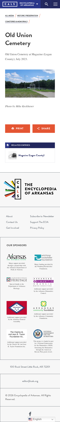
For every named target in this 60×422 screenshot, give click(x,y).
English (37, 419)
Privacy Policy (37, 228)
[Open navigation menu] (55, 4)
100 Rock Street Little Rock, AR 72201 (30, 367)
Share (45, 128)
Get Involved (12, 228)
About (9, 216)
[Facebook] (30, 414)
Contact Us (12, 222)
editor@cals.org (30, 381)
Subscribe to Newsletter (42, 216)
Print (20, 128)
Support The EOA (39, 222)
